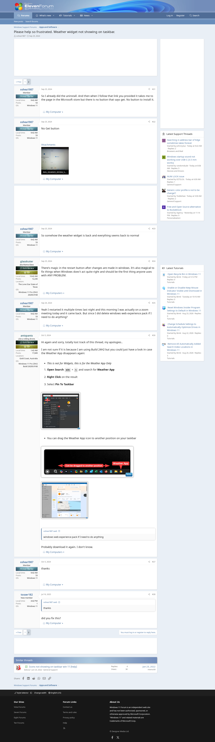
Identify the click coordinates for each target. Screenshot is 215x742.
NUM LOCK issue (175, 176)
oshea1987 (21, 36)
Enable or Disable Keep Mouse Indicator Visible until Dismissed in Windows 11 (184, 290)
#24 (153, 261)
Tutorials (67, 15)
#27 (153, 561)
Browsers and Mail (175, 151)
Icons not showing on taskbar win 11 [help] (53, 666)
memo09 (151, 669)
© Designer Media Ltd (119, 731)
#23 (153, 228)
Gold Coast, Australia (29, 358)
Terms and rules (70, 712)
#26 (153, 335)
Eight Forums (20, 717)
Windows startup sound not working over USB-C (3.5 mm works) (182, 159)
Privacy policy (69, 717)
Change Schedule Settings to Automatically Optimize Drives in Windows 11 (183, 327)
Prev (19, 81)
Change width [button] (40, 692)
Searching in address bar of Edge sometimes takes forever (183, 141)
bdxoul (27, 669)
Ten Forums (19, 722)
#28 (153, 594)
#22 (153, 121)
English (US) (55, 692)
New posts (18, 21)
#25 (153, 303)
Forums (25, 15)
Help (65, 722)
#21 (153, 89)
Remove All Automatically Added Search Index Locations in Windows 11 (184, 346)
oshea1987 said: (50, 531)
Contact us (67, 707)
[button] (53, 15)
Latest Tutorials (174, 268)
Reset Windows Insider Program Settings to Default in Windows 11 (184, 309)
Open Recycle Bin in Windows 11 (184, 273)
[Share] (149, 89)
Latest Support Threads (179, 134)
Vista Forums (19, 707)
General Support (50, 669)
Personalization (173, 218)
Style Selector (22, 692)
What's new (45, 15)
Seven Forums (20, 712)
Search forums (31, 21)
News (87, 15)
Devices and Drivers (175, 171)
